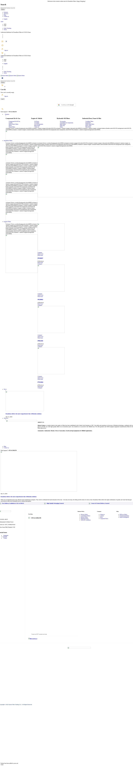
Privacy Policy (84, 514)
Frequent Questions (124, 515)
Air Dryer (36, 121)
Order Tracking (7, 28)
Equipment (88, 122)
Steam (10, 125)
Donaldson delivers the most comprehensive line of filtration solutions (23, 413)
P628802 (40, 299)
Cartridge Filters (89, 121)
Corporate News (104, 518)
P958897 (40, 258)
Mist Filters (88, 127)
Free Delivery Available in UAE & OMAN (13, 503)
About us (102, 514)
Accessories (63, 121)
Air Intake (36, 122)
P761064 (40, 382)
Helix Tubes (88, 125)
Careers (102, 515)
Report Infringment (124, 517)
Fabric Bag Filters (89, 124)
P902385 (40, 341)
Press (101, 517)
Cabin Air (36, 127)
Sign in (6, 50)
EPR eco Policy (123, 514)
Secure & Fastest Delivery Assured (100, 503)
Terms (5, 29)
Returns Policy (84, 517)
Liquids (10, 122)
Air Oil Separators (38, 124)
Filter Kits (62, 125)
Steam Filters (12, 127)
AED (2, 21)
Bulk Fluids (37, 125)
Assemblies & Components (66, 122)
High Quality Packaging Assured (55, 503)
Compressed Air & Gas (14, 121)
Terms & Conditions (86, 520)
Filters (61, 127)
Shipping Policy (85, 518)
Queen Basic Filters (13, 124)
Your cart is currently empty (7, 92)
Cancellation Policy (85, 515)
